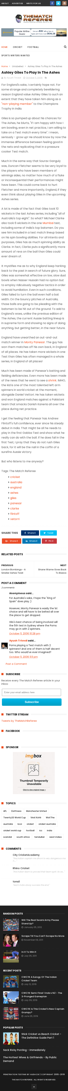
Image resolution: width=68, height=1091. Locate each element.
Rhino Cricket (21, 868)
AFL (5, 811)
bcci (20, 824)
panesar (16, 503)
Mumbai (48, 223)
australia (16, 482)
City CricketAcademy (26, 855)
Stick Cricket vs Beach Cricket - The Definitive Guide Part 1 (41, 1035)
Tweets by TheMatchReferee (19, 721)
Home (4, 47)
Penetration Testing (15, 1074)
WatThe (50, 817)
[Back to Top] (34, 1086)
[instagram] (64, 3)
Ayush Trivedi (18, 640)
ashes (14, 493)
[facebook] (52, 3)
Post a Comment (16, 664)
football (30, 830)
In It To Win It (28, 952)
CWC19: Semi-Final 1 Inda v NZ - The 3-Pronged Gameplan (41, 994)
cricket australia (47, 824)
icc (40, 830)
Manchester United (36, 811)
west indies (55, 836)
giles (13, 498)
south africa (23, 836)
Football (33, 47)
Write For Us (33, 3)
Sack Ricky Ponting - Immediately (24, 1050)
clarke (14, 509)
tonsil (16, 881)
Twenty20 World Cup (14, 817)
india (49, 830)
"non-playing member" (17, 104)
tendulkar (39, 836)
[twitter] (58, 3)
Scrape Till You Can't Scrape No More (42, 936)
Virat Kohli (36, 817)
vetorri (15, 519)
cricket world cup (12, 830)
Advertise (17, 3)
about (5, 3)
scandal (7, 836)
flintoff (14, 514)
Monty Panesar (34, 342)
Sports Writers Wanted (15, 55)
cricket (17, 47)
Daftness (16, 811)
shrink (52, 380)
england (15, 487)
